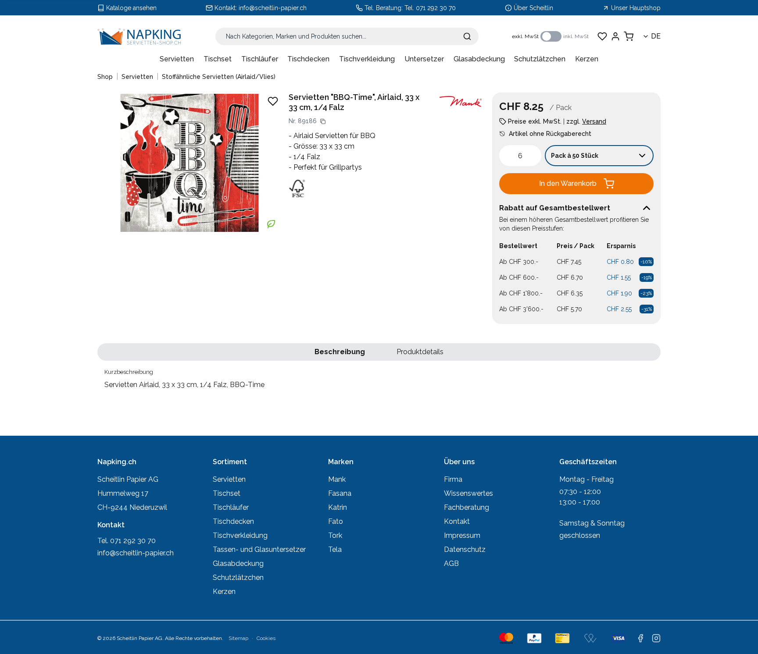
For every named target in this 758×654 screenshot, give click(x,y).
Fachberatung (466, 507)
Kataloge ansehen (131, 7)
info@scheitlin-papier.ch (273, 8)
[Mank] (461, 101)
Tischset (218, 59)
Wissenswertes (468, 493)
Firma (453, 479)
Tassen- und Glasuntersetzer (259, 549)
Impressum (462, 535)
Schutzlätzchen (539, 59)
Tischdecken (308, 59)
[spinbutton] (520, 155)
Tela (335, 549)
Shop (105, 76)
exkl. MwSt (525, 36)
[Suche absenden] (467, 36)
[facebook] (640, 638)
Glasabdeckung (479, 59)
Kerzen (586, 59)
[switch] (550, 36)
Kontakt (457, 521)
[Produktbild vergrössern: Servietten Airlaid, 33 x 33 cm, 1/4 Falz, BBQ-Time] (189, 162)
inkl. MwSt (576, 36)
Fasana (339, 493)
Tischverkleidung (367, 59)
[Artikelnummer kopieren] (322, 121)
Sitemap (238, 638)
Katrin (337, 507)
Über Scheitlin (533, 8)
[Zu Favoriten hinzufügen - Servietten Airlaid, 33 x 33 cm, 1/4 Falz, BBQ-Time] (273, 101)
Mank (337, 479)
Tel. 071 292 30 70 (430, 8)
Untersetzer (424, 59)
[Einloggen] (615, 36)
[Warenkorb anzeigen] (628, 36)
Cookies (266, 638)
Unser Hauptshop (636, 7)
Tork (335, 535)
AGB (451, 563)
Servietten (177, 59)
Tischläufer (259, 59)
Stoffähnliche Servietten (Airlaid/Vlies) (218, 76)
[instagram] (656, 638)
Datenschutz (465, 549)
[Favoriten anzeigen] (602, 36)
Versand (594, 121)
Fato (335, 521)
